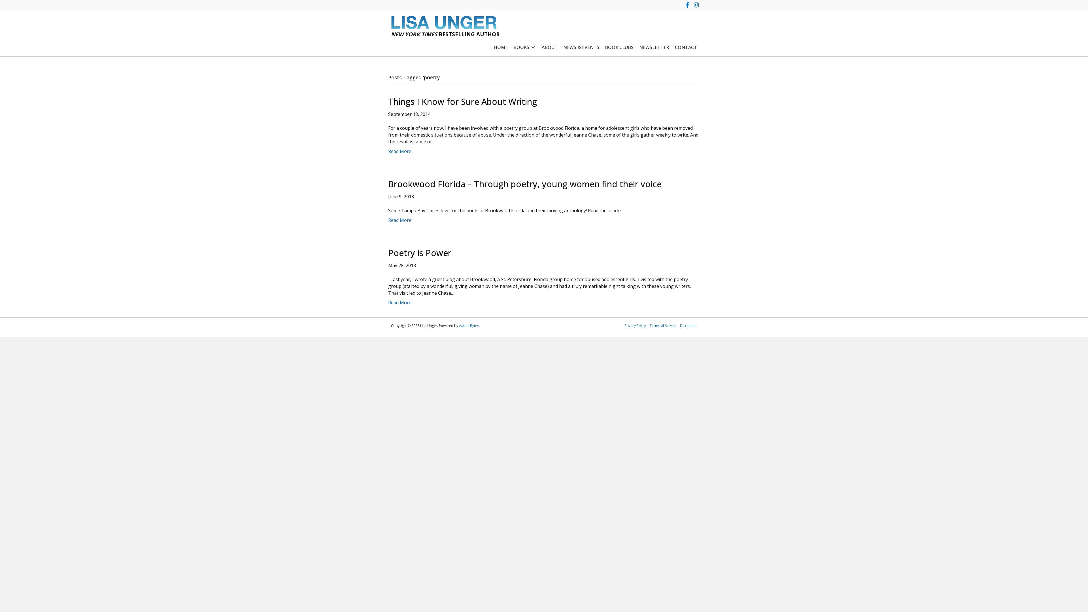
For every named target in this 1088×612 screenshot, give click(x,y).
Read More (399, 151)
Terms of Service (663, 325)
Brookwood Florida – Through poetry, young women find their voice (525, 184)
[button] (687, 4)
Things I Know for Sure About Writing (462, 101)
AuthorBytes (469, 325)
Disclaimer (688, 325)
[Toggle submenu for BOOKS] (533, 47)
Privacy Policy (635, 325)
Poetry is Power (419, 253)
